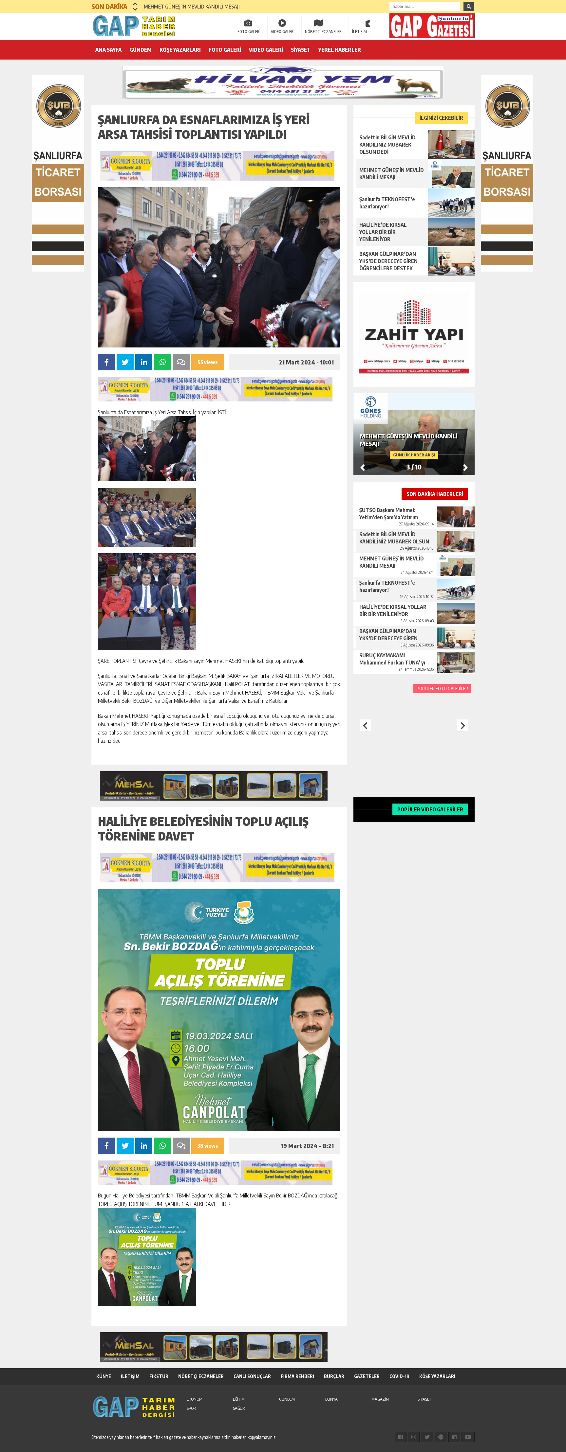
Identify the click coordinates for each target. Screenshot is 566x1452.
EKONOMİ (195, 1399)
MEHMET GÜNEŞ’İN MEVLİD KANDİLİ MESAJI (192, 6)
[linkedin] (454, 1437)
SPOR (191, 1408)
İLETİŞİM (359, 31)
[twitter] (427, 1437)
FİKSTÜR (158, 1376)
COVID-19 (399, 1376)
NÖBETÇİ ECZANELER (323, 31)
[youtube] (468, 1437)
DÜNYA (331, 1399)
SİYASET (301, 49)
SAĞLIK (239, 1408)
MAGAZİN (380, 1399)
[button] (135, 4)
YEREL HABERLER (339, 49)
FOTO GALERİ (248, 31)
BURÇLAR (334, 1376)
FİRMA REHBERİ (297, 1376)
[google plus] (441, 1437)
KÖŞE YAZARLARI (180, 49)
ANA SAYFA (108, 49)
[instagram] (414, 1437)
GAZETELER (367, 1376)
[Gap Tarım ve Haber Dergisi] (134, 25)
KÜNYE (103, 1376)
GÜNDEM (140, 49)
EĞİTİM (239, 1399)
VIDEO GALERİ (282, 31)
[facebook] (400, 1437)
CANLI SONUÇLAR (252, 1376)
